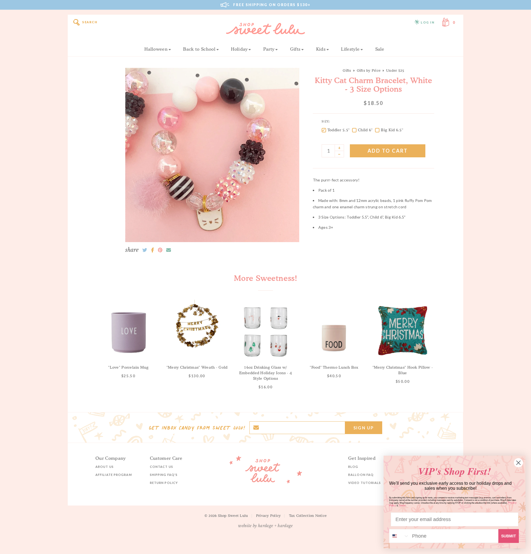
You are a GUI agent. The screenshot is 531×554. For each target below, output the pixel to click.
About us (104, 466)
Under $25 (395, 70)
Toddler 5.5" (338, 129)
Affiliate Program (113, 474)
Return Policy (164, 482)
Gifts (295, 49)
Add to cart (388, 151)
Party (269, 49)
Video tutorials (364, 482)
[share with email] (168, 250)
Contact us (161, 466)
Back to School (199, 49)
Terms (402, 505)
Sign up (363, 427)
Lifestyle (350, 49)
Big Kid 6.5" (392, 129)
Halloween (156, 49)
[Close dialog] (518, 463)
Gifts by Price (369, 70)
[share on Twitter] (144, 250)
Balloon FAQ (361, 474)
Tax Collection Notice (308, 515)
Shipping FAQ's (164, 474)
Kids (321, 49)
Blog (353, 466)
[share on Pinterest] (160, 250)
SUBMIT (508, 536)
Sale (379, 49)
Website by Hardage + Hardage (265, 525)
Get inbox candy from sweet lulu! (197, 428)
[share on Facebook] (152, 250)
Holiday (239, 49)
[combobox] (399, 536)
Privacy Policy (268, 515)
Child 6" (365, 129)
